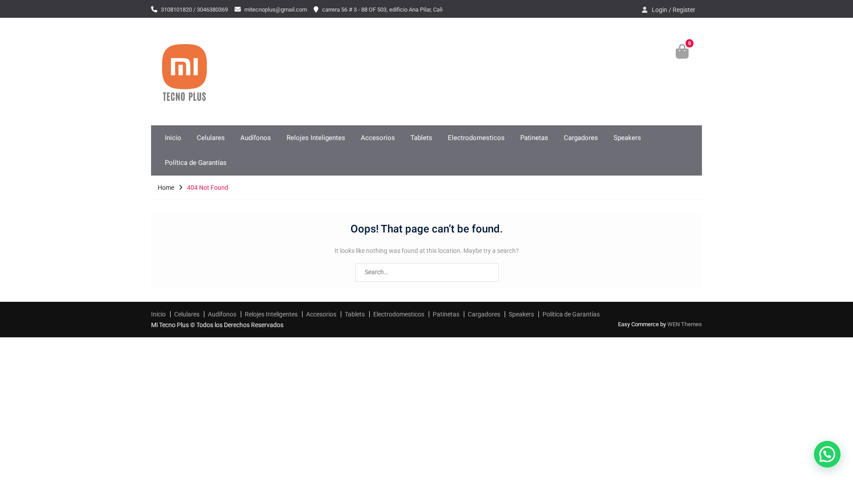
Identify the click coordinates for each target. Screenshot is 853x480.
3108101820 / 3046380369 (194, 9)
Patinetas (534, 138)
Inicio (173, 138)
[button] (827, 454)
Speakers (627, 138)
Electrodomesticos (476, 138)
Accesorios (378, 138)
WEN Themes (684, 324)
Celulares (211, 138)
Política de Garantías (196, 163)
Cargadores (581, 138)
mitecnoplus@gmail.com (275, 9)
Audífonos (255, 138)
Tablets (421, 138)
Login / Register (673, 9)
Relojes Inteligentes (316, 138)
